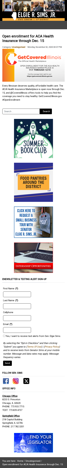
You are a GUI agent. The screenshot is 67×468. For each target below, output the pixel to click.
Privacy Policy (52, 346)
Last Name (8, 300)
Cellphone (8, 312)
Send (7, 363)
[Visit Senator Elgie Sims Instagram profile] (16, 380)
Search (46, 111)
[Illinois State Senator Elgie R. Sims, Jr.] (33, 10)
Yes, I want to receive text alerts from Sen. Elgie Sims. (33, 336)
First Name (8, 288)
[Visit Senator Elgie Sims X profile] (25, 380)
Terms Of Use (34, 346)
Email (6, 324)
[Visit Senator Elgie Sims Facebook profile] (6, 380)
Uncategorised (18, 47)
